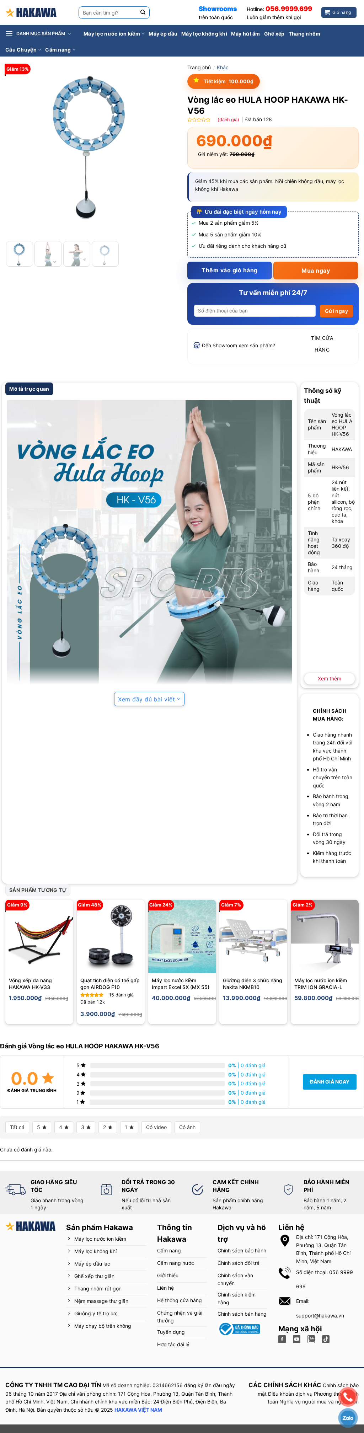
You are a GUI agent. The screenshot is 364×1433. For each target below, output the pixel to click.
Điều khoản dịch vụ (290, 1393)
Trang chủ (199, 67)
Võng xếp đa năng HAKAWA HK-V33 (30, 984)
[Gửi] (143, 12)
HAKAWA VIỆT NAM (138, 1409)
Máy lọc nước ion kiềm (112, 34)
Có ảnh (187, 1127)
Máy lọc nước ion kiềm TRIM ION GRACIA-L (320, 984)
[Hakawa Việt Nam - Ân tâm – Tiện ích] (31, 12)
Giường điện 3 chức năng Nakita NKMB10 (252, 984)
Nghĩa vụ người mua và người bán (319, 1402)
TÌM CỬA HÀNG (322, 344)
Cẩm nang (58, 50)
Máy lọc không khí (204, 34)
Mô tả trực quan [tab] (29, 389)
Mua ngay (315, 270)
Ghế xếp (274, 34)
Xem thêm (329, 678)
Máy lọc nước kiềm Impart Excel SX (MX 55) (180, 984)
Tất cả (17, 1127)
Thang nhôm (305, 34)
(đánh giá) (229, 119)
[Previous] (17, 149)
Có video (156, 1127)
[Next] (164, 149)
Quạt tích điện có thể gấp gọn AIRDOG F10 (110, 984)
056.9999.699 (289, 8)
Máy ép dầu (163, 34)
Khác (223, 67)
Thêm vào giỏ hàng (229, 270)
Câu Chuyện (21, 50)
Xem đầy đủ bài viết (146, 699)
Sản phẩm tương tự (37, 890)
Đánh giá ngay (329, 1082)
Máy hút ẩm (245, 34)
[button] (42, 34)
